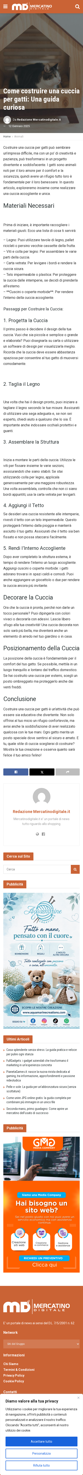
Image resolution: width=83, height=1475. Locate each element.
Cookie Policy (13, 1381)
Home (7, 136)
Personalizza (41, 1453)
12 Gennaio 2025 (19, 126)
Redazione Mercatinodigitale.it (39, 119)
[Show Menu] (5, 6)
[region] (41, 1434)
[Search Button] (77, 6)
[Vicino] (78, 1397)
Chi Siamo (10, 1364)
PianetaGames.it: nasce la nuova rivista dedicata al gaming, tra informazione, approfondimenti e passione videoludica (40, 1076)
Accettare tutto (41, 1441)
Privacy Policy (13, 1375)
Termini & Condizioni (19, 1369)
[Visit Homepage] (32, 6)
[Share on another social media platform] (68, 772)
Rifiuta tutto (41, 1465)
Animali (18, 136)
